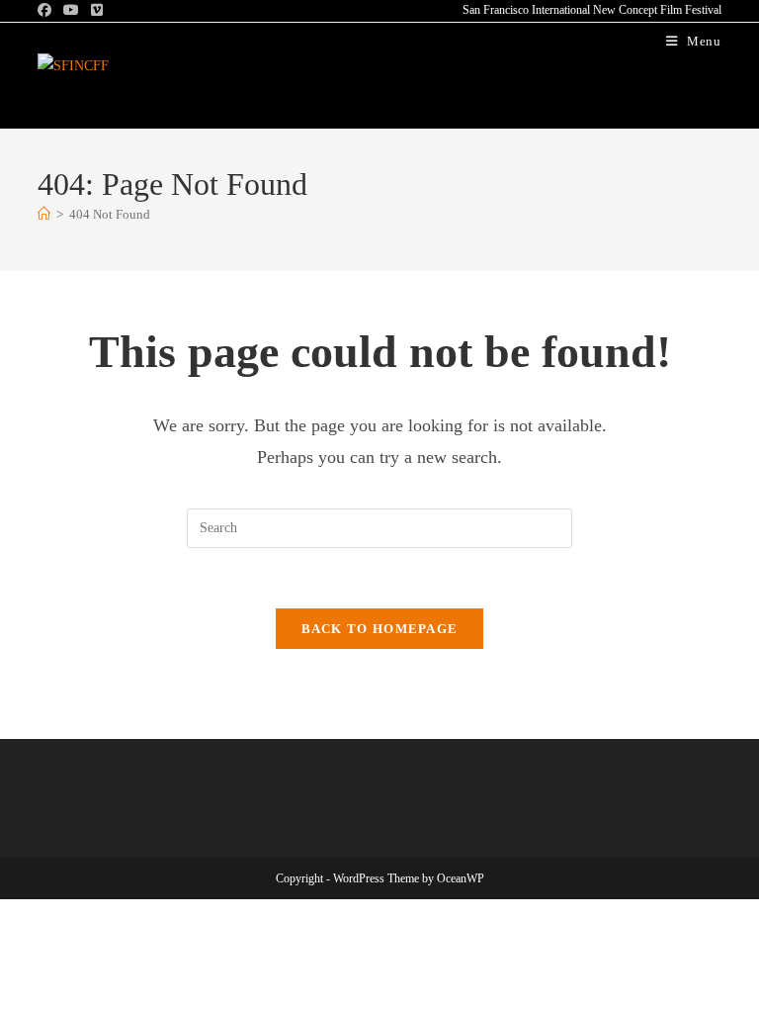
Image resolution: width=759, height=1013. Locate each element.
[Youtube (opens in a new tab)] (71, 11)
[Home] (44, 214)
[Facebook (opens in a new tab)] (47, 11)
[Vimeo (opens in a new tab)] (97, 11)
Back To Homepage (380, 628)
